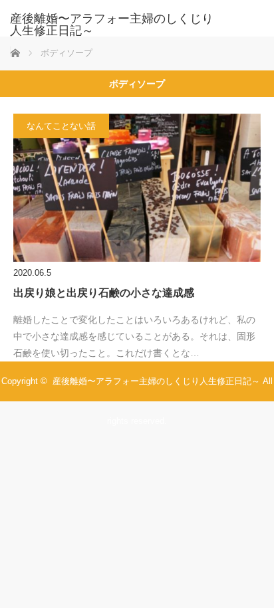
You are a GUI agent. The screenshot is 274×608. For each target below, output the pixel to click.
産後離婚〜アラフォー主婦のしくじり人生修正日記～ (156, 381)
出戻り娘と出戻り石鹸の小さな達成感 (103, 292)
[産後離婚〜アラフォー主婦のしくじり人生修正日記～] (117, 25)
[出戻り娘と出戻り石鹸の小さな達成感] (137, 188)
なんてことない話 (61, 126)
